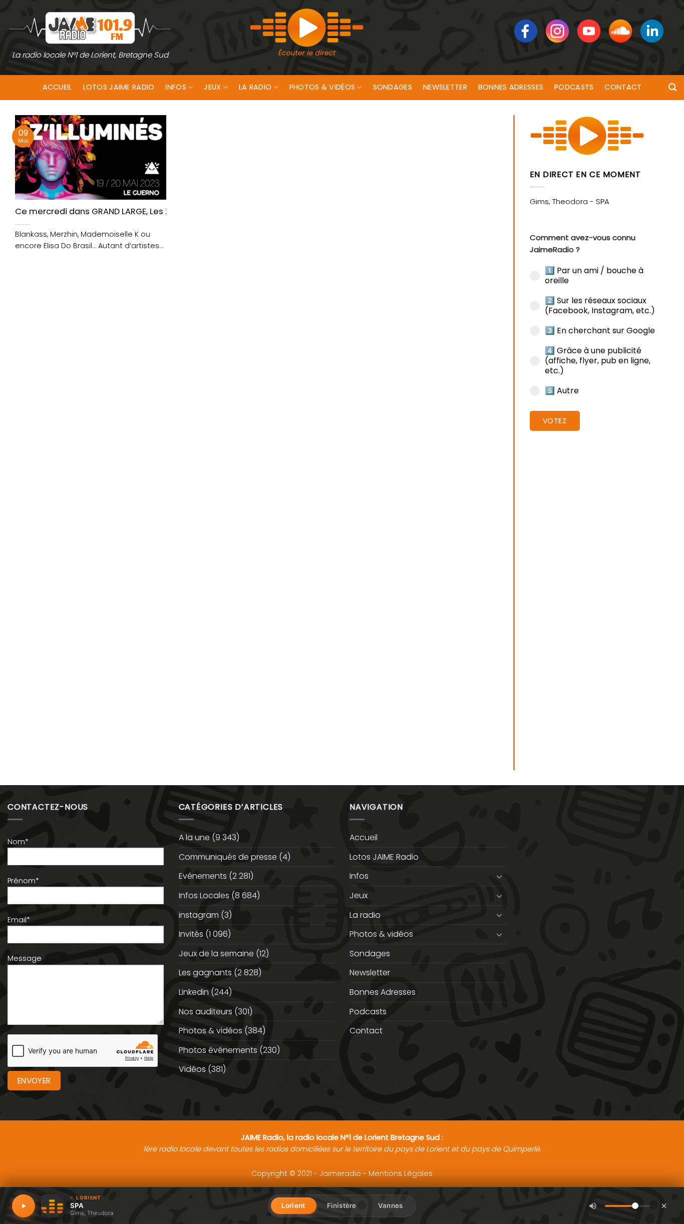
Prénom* (23, 881)
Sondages (392, 87)
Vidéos (192, 1069)
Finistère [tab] (341, 1205)
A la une (194, 837)
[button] (672, 87)
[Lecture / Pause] (23, 1205)
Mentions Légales (401, 1173)
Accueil (57, 87)
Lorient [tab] (293, 1205)
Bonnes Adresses (510, 87)
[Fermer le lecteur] (664, 1205)
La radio (255, 87)
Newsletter (445, 87)
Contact (622, 87)
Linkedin (194, 992)
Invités (191, 934)
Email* (19, 920)
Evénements (203, 876)
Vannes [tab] (390, 1205)
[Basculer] (500, 876)
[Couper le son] (593, 1206)
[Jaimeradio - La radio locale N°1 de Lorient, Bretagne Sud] (90, 27)
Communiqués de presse (228, 857)
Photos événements (218, 1050)
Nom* (18, 842)
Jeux (212, 87)
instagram (199, 915)
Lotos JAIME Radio (119, 87)
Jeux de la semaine (216, 953)
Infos (175, 87)
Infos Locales (204, 895)
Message (25, 958)
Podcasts (573, 87)
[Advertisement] (599, 593)
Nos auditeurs (205, 1011)
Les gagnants (205, 972)
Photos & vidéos (322, 87)
